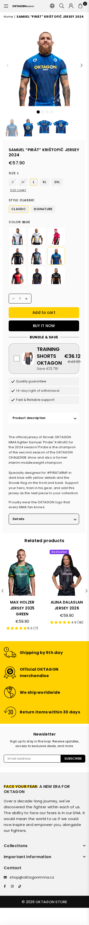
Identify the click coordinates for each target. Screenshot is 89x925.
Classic (18, 209)
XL (44, 182)
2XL (57, 182)
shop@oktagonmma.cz (32, 877)
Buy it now (44, 325)
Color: (19, 222)
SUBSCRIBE (73, 758)
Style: (22, 200)
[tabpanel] (44, 65)
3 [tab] (46, 111)
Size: (14, 173)
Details (18, 519)
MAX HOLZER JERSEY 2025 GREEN (22, 608)
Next (81, 65)
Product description (29, 418)
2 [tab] (42, 111)
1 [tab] (38, 111)
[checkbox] (44, 358)
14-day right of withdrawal (37, 390)
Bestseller (59, 552)
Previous (7, 65)
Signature (43, 209)
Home (8, 16)
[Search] (62, 6)
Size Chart (18, 190)
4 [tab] (51, 111)
